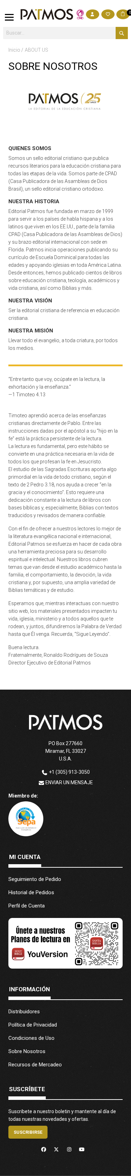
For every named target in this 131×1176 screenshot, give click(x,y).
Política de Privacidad (32, 1025)
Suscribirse (28, 1132)
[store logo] (47, 14)
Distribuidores (24, 1011)
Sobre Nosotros (26, 1051)
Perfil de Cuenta (26, 906)
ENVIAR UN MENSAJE (69, 782)
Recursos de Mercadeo (35, 1064)
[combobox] (65, 33)
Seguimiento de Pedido (34, 879)
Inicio (14, 50)
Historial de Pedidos (31, 892)
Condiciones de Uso (31, 1038)
